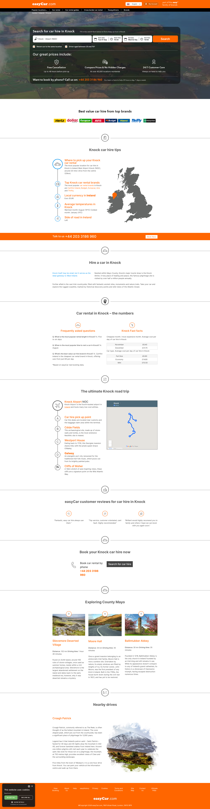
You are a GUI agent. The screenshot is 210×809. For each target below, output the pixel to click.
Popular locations (39, 10)
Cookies (104, 788)
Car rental (56, 10)
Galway (69, 453)
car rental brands (87, 185)
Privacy (95, 788)
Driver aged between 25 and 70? (82, 47)
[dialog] (18, 795)
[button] (18, 802)
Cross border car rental (93, 10)
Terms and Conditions (118, 789)
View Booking (55, 789)
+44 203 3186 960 (89, 572)
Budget (84, 188)
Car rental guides (72, 10)
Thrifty (71, 191)
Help (75, 788)
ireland (41, 13)
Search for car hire (119, 564)
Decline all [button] (25, 797)
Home (34, 13)
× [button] (32, 786)
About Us (66, 789)
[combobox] (29, 786)
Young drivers (113, 10)
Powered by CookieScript (18, 804)
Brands (126, 10)
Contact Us (142, 789)
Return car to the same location (49, 47)
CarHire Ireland (74, 188)
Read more (7, 793)
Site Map (132, 789)
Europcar (91, 188)
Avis (98, 188)
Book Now (151, 237)
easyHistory (84, 788)
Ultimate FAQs (154, 789)
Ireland (91, 195)
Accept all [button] (11, 797)
